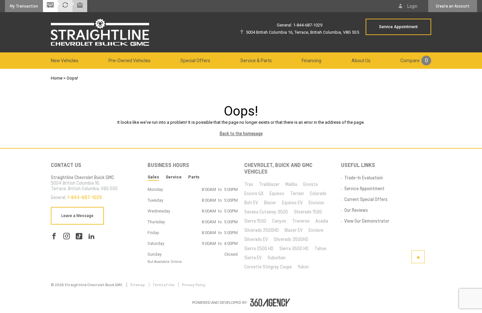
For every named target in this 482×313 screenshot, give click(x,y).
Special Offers (195, 60)
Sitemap (138, 285)
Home (56, 78)
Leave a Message (77, 215)
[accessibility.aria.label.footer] (270, 302)
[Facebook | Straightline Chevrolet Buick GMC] (54, 236)
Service (174, 177)
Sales (153, 177)
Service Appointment (398, 27)
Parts (193, 177)
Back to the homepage (241, 133)
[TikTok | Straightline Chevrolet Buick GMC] (79, 236)
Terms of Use (163, 285)
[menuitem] (64, 60)
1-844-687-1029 (307, 25)
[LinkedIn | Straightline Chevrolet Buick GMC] (91, 236)
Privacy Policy (194, 285)
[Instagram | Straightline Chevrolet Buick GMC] (66, 236)
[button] (24, 6)
